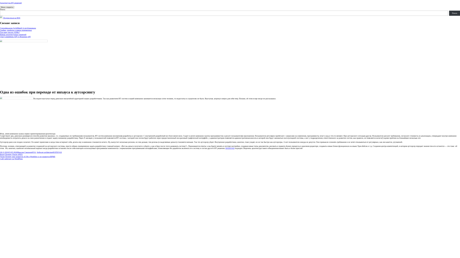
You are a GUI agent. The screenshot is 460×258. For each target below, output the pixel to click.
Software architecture (45, 152)
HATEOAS (229, 148)
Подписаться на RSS (11, 18)
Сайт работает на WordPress (11, 159)
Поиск (2, 9)
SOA (34, 152)
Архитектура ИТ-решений (11, 3)
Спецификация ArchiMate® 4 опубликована (18, 28)
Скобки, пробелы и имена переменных (16, 30)
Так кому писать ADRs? (10, 32)
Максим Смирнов (24, 152)
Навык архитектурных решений (13, 35)
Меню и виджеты (7, 7)
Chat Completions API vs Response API (15, 37)
